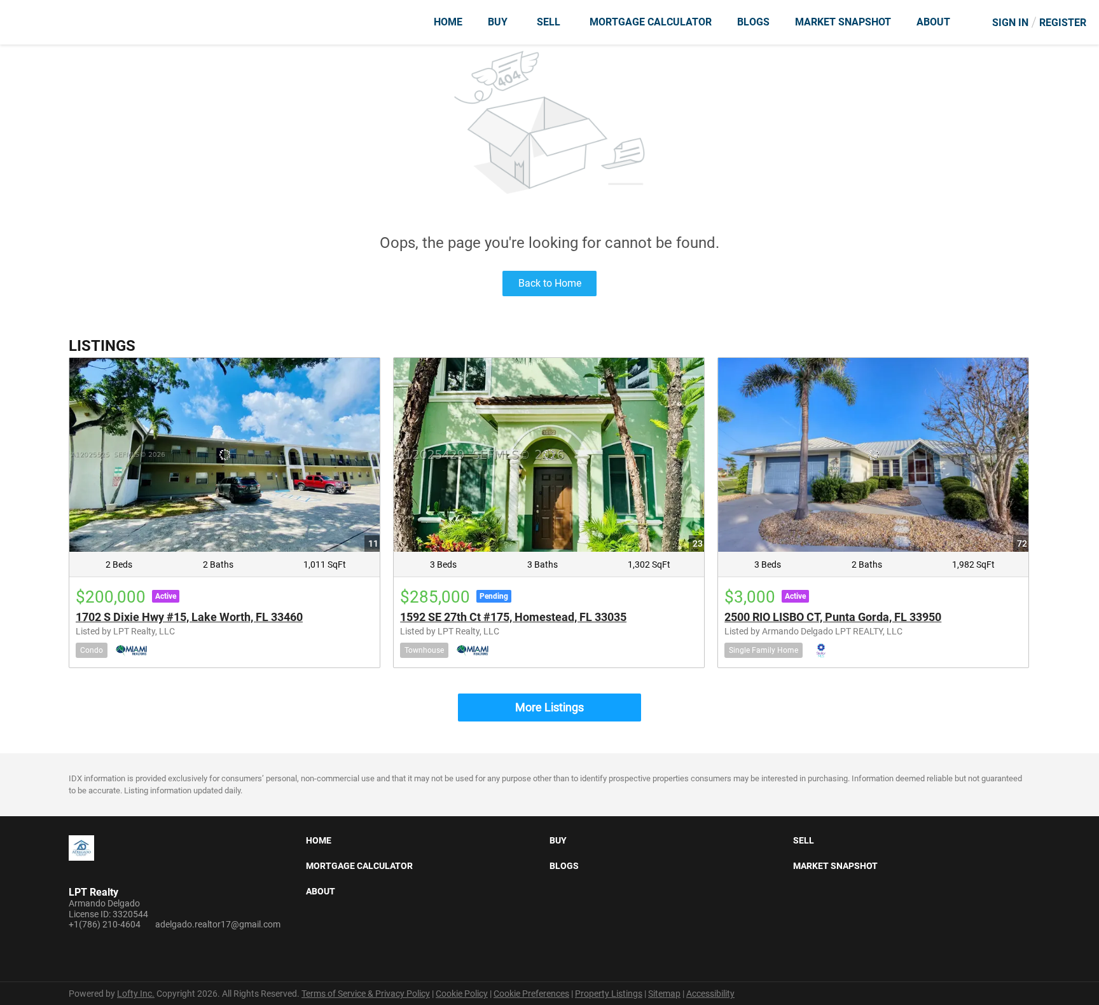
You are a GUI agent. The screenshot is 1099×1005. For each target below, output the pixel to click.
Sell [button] (548, 22)
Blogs (753, 22)
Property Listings (608, 993)
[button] (322, 843)
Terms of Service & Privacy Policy (365, 993)
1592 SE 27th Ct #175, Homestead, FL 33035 (513, 617)
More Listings (549, 707)
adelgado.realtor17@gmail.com (217, 924)
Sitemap (664, 993)
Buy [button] (498, 22)
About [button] (933, 22)
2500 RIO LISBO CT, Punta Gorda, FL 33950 (832, 617)
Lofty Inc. (136, 993)
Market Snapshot (843, 22)
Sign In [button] (1010, 23)
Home (448, 22)
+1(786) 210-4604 (105, 924)
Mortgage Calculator (651, 22)
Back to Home (549, 283)
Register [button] (1062, 23)
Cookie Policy (462, 993)
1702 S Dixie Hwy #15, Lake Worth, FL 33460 (189, 617)
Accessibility (710, 993)
